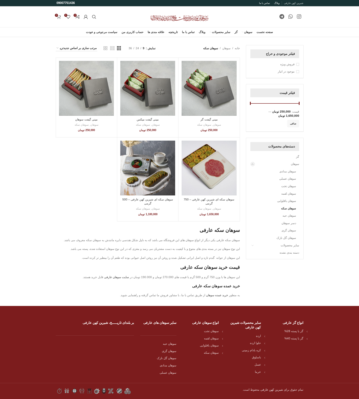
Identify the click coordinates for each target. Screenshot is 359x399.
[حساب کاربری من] (86, 17)
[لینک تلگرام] (281, 17)
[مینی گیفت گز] (209, 88)
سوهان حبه (289, 215)
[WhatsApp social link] (290, 17)
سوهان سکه (288, 208)
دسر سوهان (289, 223)
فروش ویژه (287, 64)
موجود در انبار (286, 71)
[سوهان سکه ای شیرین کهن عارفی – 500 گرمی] (147, 168)
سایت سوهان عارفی (116, 277)
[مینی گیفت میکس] (147, 88)
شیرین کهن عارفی (271, 389)
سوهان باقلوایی (286, 201)
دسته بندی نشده (289, 252)
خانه (237, 48)
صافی (293, 123)
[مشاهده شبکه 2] (105, 48)
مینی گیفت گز (209, 119)
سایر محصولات (290, 245)
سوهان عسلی (287, 178)
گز (297, 156)
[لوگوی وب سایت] (179, 16)
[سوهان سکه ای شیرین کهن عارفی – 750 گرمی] (209, 168)
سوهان (295, 164)
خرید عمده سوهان (217, 295)
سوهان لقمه (288, 193)
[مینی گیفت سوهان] (86, 88)
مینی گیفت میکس (148, 119)
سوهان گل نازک (286, 237)
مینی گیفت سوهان (86, 119)
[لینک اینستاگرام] (299, 17)
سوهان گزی (289, 230)
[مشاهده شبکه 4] (112, 48)
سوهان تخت (288, 186)
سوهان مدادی (287, 171)
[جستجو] (94, 17)
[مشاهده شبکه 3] (119, 48)
